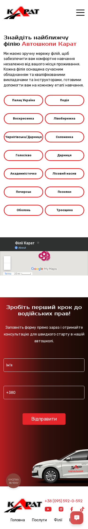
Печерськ (23, 192)
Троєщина (64, 210)
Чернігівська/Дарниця (23, 137)
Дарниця (64, 155)
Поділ (64, 100)
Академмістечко (23, 173)
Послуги (39, 520)
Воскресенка (23, 118)
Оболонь (23, 210)
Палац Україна (23, 100)
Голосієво (23, 155)
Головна (18, 520)
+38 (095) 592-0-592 (64, 501)
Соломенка (64, 137)
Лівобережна (64, 118)
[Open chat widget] (76, 517)
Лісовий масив (64, 173)
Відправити (44, 419)
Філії (58, 520)
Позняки (64, 192)
